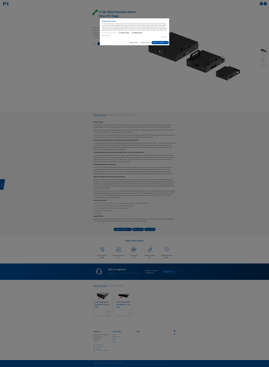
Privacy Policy (145, 42)
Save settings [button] (134, 42)
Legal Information (106, 35)
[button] (160, 42)
